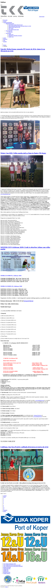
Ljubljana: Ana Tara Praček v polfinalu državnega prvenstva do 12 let (24, 447)
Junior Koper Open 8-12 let (14, 27)
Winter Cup (10, 34)
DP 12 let (10, 32)
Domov (4, 45)
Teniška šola (5, 569)
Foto (4, 40)
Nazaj (4, 497)
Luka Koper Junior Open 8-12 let (15, 24)
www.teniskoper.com (39, 400)
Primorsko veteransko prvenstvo (15, 35)
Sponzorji (5, 39)
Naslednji (5, 510)
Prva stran (5, 20)
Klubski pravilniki (7, 567)
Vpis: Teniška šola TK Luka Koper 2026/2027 (13, 566)
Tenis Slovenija (9, 30)
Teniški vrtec (6, 571)
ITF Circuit (10, 28)
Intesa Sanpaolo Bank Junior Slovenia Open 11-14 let (19, 26)
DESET (6, 586)
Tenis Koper (8, 33)
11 (3, 509)
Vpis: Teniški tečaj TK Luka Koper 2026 (11, 565)
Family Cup (10, 36)
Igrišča (4, 38)
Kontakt (5, 41)
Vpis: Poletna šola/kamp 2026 (9, 563)
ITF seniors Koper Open (13, 29)
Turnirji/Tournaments (7, 22)
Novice (4, 21)
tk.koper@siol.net (28, 301)
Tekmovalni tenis (6, 568)
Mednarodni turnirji (10, 23)
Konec (4, 511)
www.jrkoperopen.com (5, 194)
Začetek (5, 495)
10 (3, 507)
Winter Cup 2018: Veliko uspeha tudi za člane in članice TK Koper (23, 153)
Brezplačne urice (6, 572)
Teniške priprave (6, 573)
